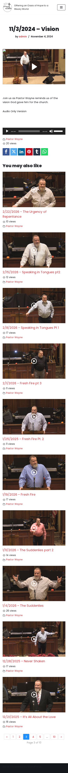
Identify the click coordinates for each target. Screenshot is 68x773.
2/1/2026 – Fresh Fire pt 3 (22, 383)
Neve (6, 766)
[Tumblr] (36, 151)
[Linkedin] (21, 151)
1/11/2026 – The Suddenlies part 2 (28, 550)
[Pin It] (29, 151)
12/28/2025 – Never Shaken (24, 661)
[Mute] (51, 131)
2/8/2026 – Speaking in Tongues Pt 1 (31, 327)
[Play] (7, 131)
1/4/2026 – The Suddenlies (23, 605)
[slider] (59, 131)
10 (54, 737)
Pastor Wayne (14, 139)
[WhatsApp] (44, 151)
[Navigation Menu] (61, 7)
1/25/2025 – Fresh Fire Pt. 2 (23, 439)
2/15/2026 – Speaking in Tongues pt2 (31, 272)
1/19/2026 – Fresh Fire (19, 494)
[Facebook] (6, 151)
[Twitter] (13, 151)
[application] (34, 131)
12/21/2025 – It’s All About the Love (29, 717)
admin (23, 36)
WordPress (34, 766)
